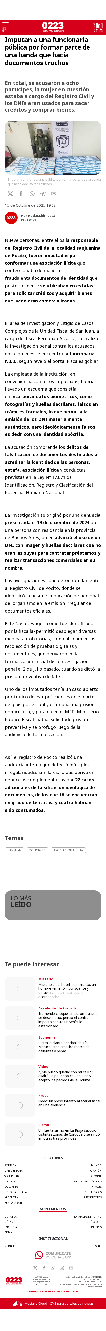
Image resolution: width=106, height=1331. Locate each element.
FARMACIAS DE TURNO (88, 1216)
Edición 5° (11, 1181)
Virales (97, 1186)
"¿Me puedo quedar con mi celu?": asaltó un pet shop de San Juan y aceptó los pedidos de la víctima (65, 1076)
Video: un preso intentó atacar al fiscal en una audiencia (69, 1103)
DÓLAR (8, 1222)
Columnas (11, 1186)
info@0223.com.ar (41, 1277)
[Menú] (5, 24)
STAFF (98, 1246)
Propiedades (93, 1192)
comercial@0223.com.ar (41, 1282)
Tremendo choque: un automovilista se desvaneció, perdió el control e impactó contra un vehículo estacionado (67, 1019)
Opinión (96, 1170)
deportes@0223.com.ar (41, 1279)
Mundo (96, 1165)
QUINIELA (10, 1216)
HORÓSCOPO (93, 1222)
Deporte (96, 1176)
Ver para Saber (14, 1202)
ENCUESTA (10, 1227)
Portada (10, 1165)
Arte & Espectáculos (88, 1181)
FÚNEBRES (95, 1227)
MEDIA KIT (10, 1246)
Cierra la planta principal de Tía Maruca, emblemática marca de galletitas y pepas (63, 1046)
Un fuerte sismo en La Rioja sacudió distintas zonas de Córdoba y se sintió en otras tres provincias (69, 1134)
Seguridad (11, 1176)
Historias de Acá (15, 1192)
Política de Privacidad (95, 1287)
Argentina (11, 1197)
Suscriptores (93, 1197)
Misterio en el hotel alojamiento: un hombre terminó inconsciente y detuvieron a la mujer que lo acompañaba (67, 990)
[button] (32, 193)
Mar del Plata (13, 1170)
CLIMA (8, 1232)
